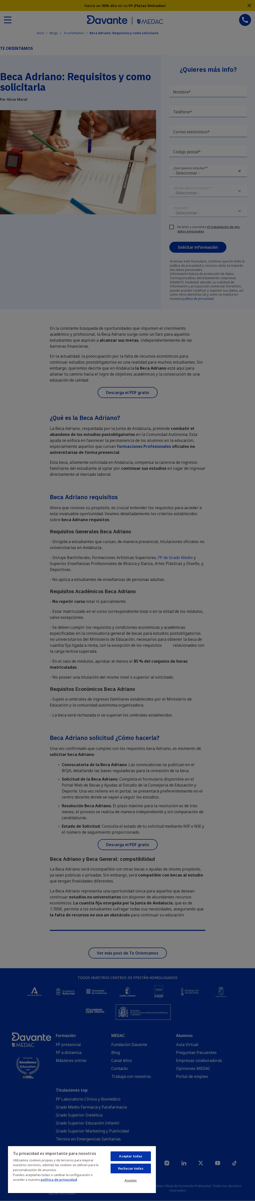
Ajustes (131, 1180)
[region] (82, 1169)
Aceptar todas (130, 1156)
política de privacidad (59, 1179)
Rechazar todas (130, 1168)
